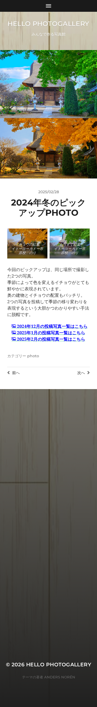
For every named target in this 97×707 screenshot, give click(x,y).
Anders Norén (59, 677)
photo (33, 356)
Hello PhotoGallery (48, 24)
